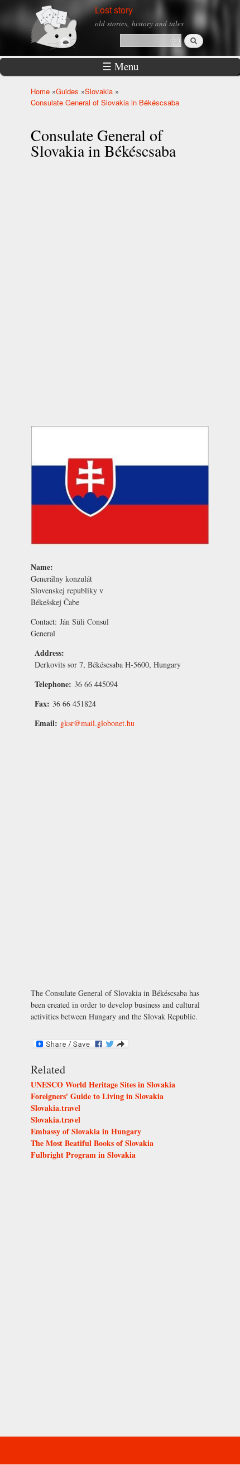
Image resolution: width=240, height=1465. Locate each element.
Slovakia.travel (55, 1108)
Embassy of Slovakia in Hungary (86, 1131)
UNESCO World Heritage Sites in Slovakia (103, 1084)
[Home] (67, 26)
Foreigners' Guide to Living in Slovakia (97, 1096)
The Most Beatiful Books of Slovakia (92, 1143)
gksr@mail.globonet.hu (97, 723)
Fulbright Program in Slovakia (83, 1155)
